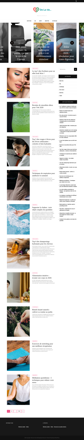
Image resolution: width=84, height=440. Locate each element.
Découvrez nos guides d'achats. (60, 426)
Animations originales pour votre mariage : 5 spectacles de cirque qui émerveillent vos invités (68, 131)
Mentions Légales (21, 426)
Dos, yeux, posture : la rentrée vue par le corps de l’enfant (19, 53)
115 (19, 411)
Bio (35, 20)
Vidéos (27, 426)
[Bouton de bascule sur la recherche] (76, 1)
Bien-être (47, 20)
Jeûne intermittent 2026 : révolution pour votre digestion (64, 53)
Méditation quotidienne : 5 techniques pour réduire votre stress (43, 380)
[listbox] (42, 43)
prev (12, 43)
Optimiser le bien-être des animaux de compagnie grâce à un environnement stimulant (42, 50)
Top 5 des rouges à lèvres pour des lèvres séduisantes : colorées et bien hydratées (43, 141)
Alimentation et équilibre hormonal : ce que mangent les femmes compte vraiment (68, 215)
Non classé (19, 43)
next (72, 43)
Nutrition (29, 20)
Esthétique (54, 20)
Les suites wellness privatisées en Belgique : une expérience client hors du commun (68, 191)
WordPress (57, 437)
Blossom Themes (46, 437)
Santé (40, 20)
